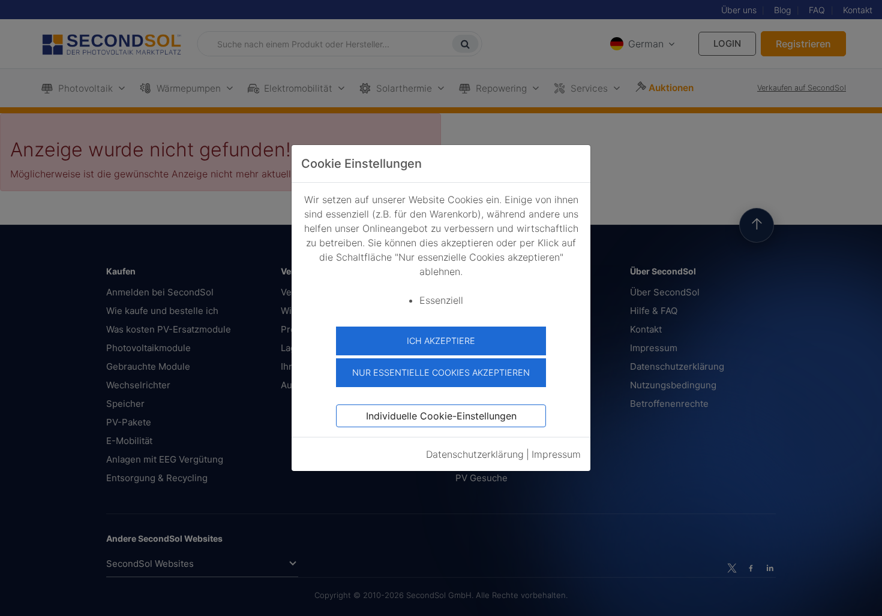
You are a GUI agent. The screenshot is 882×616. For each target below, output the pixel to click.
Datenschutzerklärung (475, 454)
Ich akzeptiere (441, 341)
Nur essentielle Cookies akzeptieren (441, 372)
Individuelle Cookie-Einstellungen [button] (441, 416)
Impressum (556, 454)
